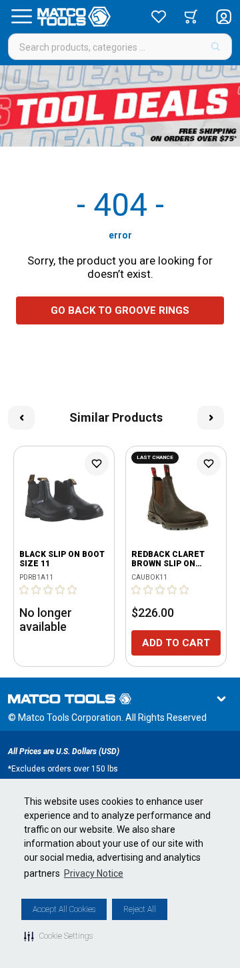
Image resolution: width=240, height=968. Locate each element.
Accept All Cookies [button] (64, 909)
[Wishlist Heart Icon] (97, 464)
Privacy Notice (93, 873)
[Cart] (191, 17)
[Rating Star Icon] (24, 589)
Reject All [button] (139, 909)
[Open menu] (21, 16)
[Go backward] (21, 418)
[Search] (215, 46)
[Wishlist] (159, 17)
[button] (58, 936)
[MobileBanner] (120, 106)
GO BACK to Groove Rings (120, 310)
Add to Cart (176, 643)
